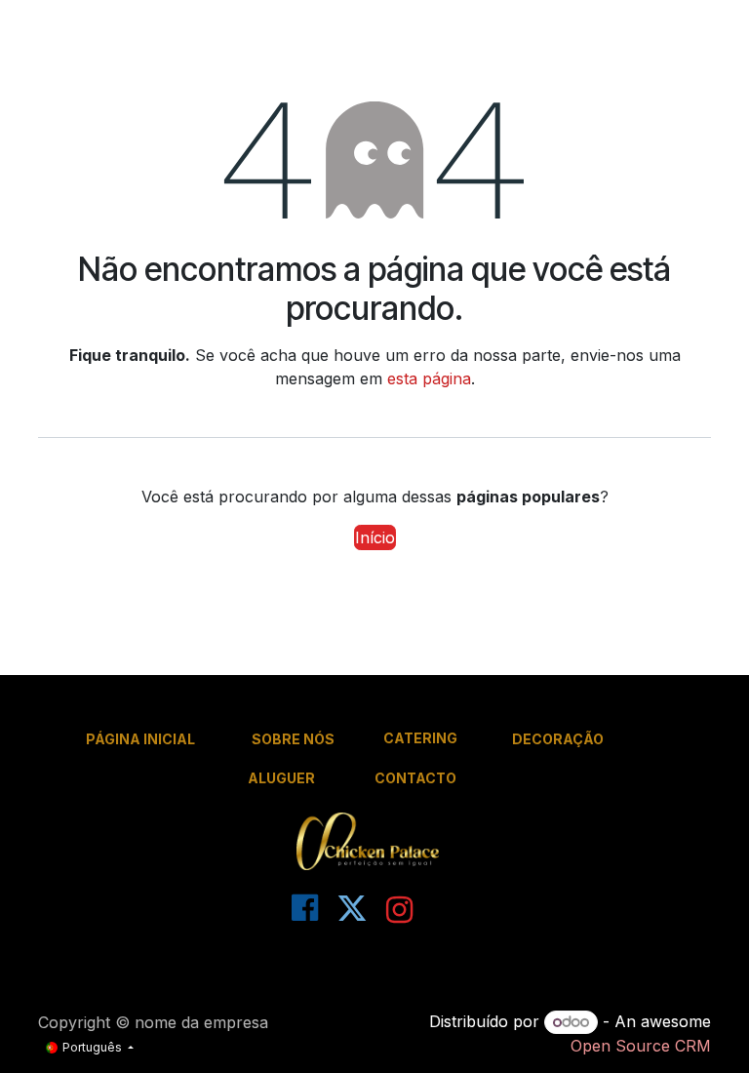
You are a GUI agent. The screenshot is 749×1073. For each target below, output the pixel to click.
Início (375, 537)
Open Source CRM (641, 1045)
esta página (429, 378)
